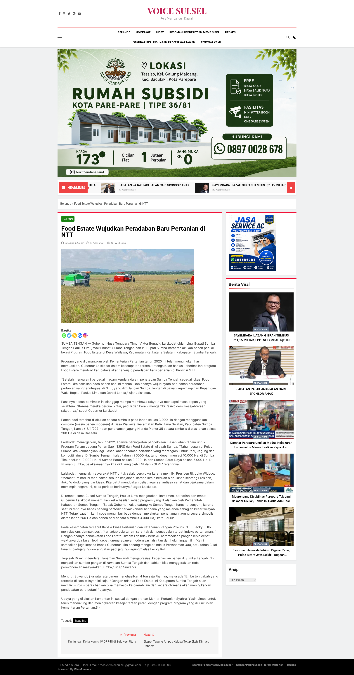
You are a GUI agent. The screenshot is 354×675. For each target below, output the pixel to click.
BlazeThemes (82, 669)
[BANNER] (177, 113)
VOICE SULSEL (177, 10)
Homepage (143, 32)
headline (80, 620)
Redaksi (230, 32)
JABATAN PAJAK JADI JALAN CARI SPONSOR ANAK (119, 185)
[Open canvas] (60, 37)
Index (160, 32)
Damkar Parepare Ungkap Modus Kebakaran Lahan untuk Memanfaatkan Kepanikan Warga (261, 447)
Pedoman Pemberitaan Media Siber (194, 32)
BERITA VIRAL (260, 329)
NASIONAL (68, 219)
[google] (74, 14)
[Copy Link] (74, 335)
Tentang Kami (211, 42)
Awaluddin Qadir (74, 243)
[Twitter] (69, 335)
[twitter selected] (69, 14)
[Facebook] (80, 335)
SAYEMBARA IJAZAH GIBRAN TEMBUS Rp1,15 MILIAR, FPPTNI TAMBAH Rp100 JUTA (234, 185)
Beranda (124, 32)
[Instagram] (85, 335)
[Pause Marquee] (291, 187)
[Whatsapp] (64, 335)
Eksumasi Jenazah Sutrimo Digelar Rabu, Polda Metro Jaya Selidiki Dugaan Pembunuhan (261, 555)
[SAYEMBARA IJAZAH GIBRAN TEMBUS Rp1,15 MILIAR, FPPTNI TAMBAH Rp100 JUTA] (167, 190)
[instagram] (64, 14)
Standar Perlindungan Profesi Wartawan (164, 42)
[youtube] (79, 14)
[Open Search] (288, 37)
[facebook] (60, 14)
